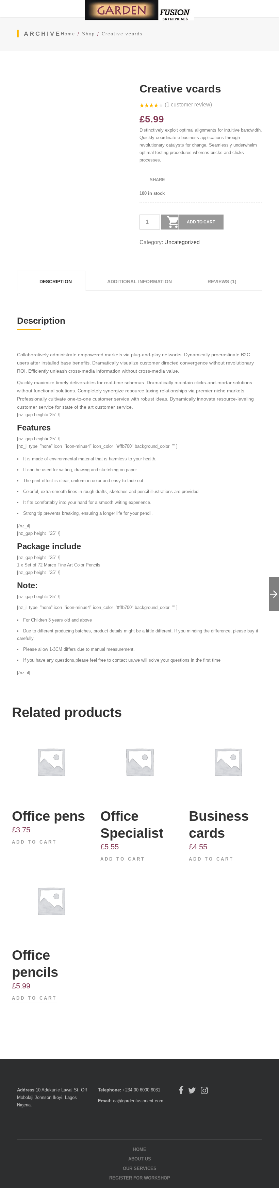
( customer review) (188, 104)
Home (68, 33)
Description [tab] (55, 281)
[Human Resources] (274, 594)
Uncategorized (182, 242)
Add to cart (201, 222)
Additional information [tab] (139, 281)
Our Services (140, 1168)
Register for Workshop (139, 1178)
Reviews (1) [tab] (221, 281)
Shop (88, 33)
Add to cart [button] (34, 842)
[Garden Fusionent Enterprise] (139, 11)
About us (139, 1158)
